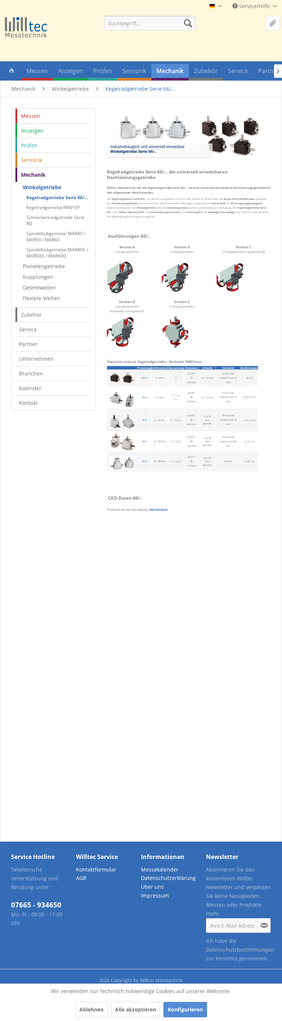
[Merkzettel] (272, 23)
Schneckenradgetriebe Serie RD (55, 220)
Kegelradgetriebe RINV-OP (53, 207)
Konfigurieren (185, 1009)
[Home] (12, 72)
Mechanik (33, 174)
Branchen (31, 373)
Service (28, 329)
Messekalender (159, 869)
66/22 (144, 378)
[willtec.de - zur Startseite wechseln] (26, 28)
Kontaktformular (96, 869)
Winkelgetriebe (42, 187)
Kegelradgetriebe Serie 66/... (57, 197)
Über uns (152, 886)
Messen (30, 115)
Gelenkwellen (39, 287)
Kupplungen (38, 276)
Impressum (155, 895)
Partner (28, 344)
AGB (81, 877)
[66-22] (122, 378)
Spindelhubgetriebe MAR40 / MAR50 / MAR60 (55, 236)
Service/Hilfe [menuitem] (254, 6)
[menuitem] (150, 23)
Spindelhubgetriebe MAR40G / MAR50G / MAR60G (57, 253)
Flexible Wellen (41, 298)
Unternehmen (36, 358)
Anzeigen (32, 130)
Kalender (30, 388)
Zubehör (31, 314)
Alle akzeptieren (135, 1009)
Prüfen (29, 145)
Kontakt (28, 402)
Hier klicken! (158, 510)
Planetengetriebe (44, 266)
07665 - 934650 (36, 905)
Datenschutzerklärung (168, 877)
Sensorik (31, 160)
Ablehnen (91, 1009)
